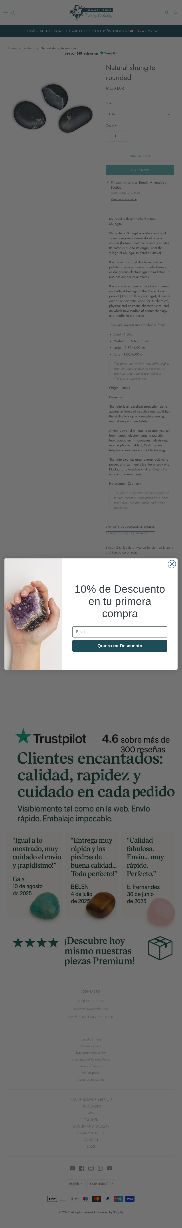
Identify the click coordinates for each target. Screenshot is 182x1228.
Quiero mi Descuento (119, 645)
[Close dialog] (172, 564)
